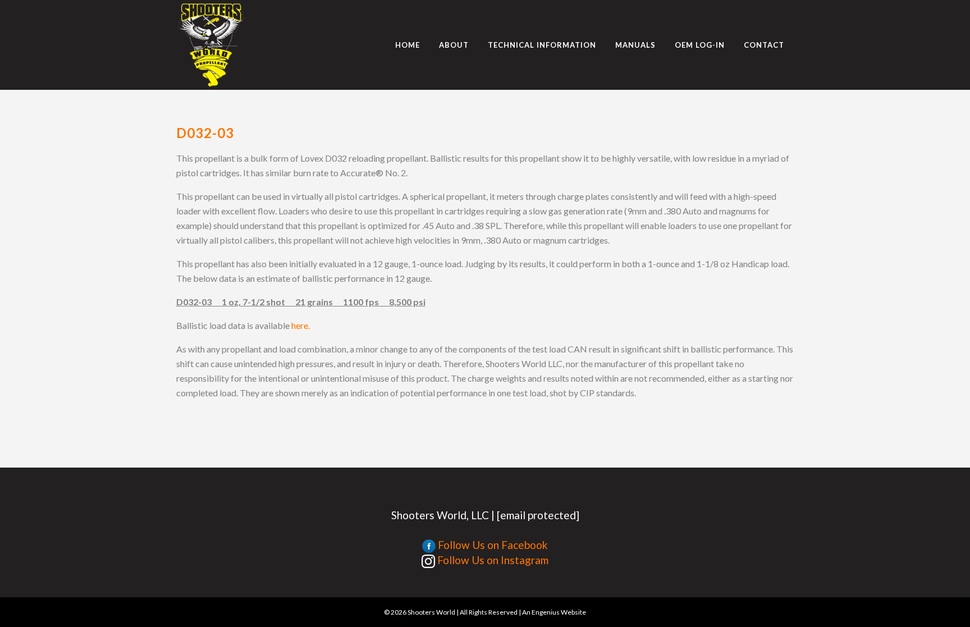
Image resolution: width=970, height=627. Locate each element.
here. (300, 325)
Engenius (546, 612)
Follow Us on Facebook (492, 544)
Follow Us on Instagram (491, 559)
